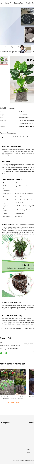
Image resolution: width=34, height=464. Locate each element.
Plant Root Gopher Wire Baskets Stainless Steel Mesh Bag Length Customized (13, 397)
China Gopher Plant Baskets (21, 460)
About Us (8, 3)
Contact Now (14, 402)
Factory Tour (19, 3)
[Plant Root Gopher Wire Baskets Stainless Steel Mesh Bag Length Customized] (13, 382)
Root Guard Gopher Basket (13, 328)
